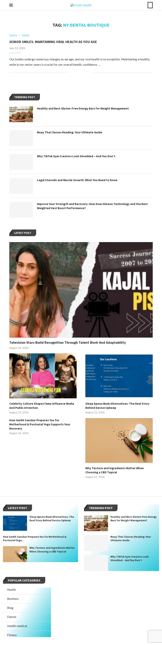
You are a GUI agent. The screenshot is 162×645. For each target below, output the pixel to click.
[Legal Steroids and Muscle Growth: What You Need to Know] (21, 186)
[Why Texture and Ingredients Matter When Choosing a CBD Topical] (119, 440)
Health (11, 589)
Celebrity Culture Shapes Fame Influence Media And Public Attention (41, 406)
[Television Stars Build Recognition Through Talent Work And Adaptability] (81, 290)
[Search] (150, 5)
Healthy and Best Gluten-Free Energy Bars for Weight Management (83, 108)
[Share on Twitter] (81, 72)
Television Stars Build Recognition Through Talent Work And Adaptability (67, 342)
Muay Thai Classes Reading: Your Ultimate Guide (69, 132)
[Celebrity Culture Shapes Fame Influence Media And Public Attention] (43, 375)
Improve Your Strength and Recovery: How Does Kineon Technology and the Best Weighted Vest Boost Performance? (92, 206)
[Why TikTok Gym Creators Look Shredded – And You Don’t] (21, 162)
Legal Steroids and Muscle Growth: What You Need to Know (77, 180)
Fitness (12, 635)
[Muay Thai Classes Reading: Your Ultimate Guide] (21, 138)
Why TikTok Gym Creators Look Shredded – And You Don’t (76, 156)
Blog (10, 607)
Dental (11, 617)
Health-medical (17, 626)
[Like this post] (72, 72)
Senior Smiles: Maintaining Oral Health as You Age (53, 41)
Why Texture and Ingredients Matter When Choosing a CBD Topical (114, 470)
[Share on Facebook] (77, 72)
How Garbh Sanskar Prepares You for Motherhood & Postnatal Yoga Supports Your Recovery (39, 424)
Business (13, 598)
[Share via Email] (90, 72)
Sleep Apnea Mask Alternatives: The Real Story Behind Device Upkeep (117, 406)
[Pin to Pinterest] (85, 72)
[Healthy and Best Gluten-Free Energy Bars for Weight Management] (21, 114)
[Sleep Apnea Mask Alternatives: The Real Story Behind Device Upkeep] (119, 375)
